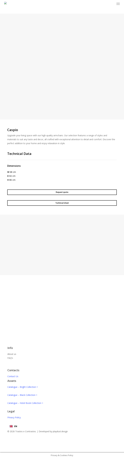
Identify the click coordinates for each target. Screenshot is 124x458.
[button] (118, 3)
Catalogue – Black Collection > (22, 395)
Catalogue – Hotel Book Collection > (25, 403)
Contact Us (12, 376)
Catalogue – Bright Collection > (22, 386)
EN (15, 426)
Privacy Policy (14, 417)
